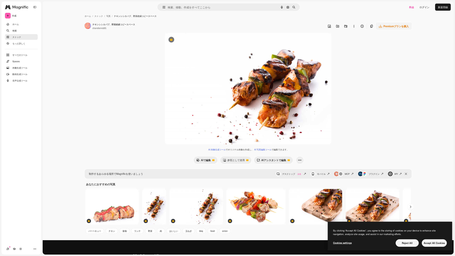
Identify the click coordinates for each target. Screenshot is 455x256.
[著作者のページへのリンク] (88, 26)
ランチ (137, 230)
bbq (201, 230)
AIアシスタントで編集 (271, 161)
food (212, 230)
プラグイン (374, 173)
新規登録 (443, 7)
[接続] (8, 249)
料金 (411, 7)
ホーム (88, 15)
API (396, 173)
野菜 (150, 230)
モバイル (321, 173)
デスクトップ (291, 173)
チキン (112, 230)
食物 (124, 230)
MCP (347, 173)
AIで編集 (203, 161)
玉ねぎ (188, 230)
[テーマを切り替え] (20, 249)
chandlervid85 (99, 28)
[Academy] (14, 249)
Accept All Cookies (434, 243)
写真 (108, 15)
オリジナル (189, 40)
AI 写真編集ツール (263, 149)
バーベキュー (94, 230)
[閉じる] (406, 173)
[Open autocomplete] (162, 7)
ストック (98, 15)
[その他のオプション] (353, 26)
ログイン (424, 7)
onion (225, 230)
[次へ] (410, 207)
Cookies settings (342, 242)
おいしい (173, 230)
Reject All (407, 243)
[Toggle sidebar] (35, 7)
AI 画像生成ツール (217, 149)
